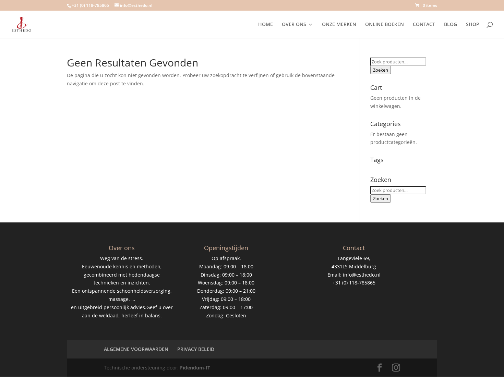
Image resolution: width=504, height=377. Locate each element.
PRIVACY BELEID (195, 349)
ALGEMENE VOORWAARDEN (136, 349)
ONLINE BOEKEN (384, 24)
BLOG (450, 24)
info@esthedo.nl (362, 274)
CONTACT (424, 24)
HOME (265, 24)
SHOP (472, 24)
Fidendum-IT (195, 367)
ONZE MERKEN (339, 24)
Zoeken (380, 70)
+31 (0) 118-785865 (90, 5)
